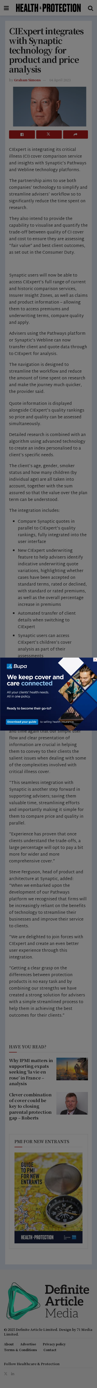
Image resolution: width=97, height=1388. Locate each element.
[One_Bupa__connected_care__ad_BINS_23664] (48, 693)
